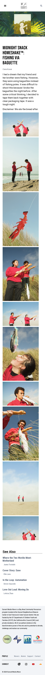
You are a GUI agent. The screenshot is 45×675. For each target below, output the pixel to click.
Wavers (16, 656)
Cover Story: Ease (12, 570)
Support (30, 656)
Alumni (23, 656)
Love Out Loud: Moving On (16, 589)
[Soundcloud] (40, 664)
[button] (5, 6)
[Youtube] (33, 664)
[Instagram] (26, 664)
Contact (38, 656)
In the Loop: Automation (15, 580)
